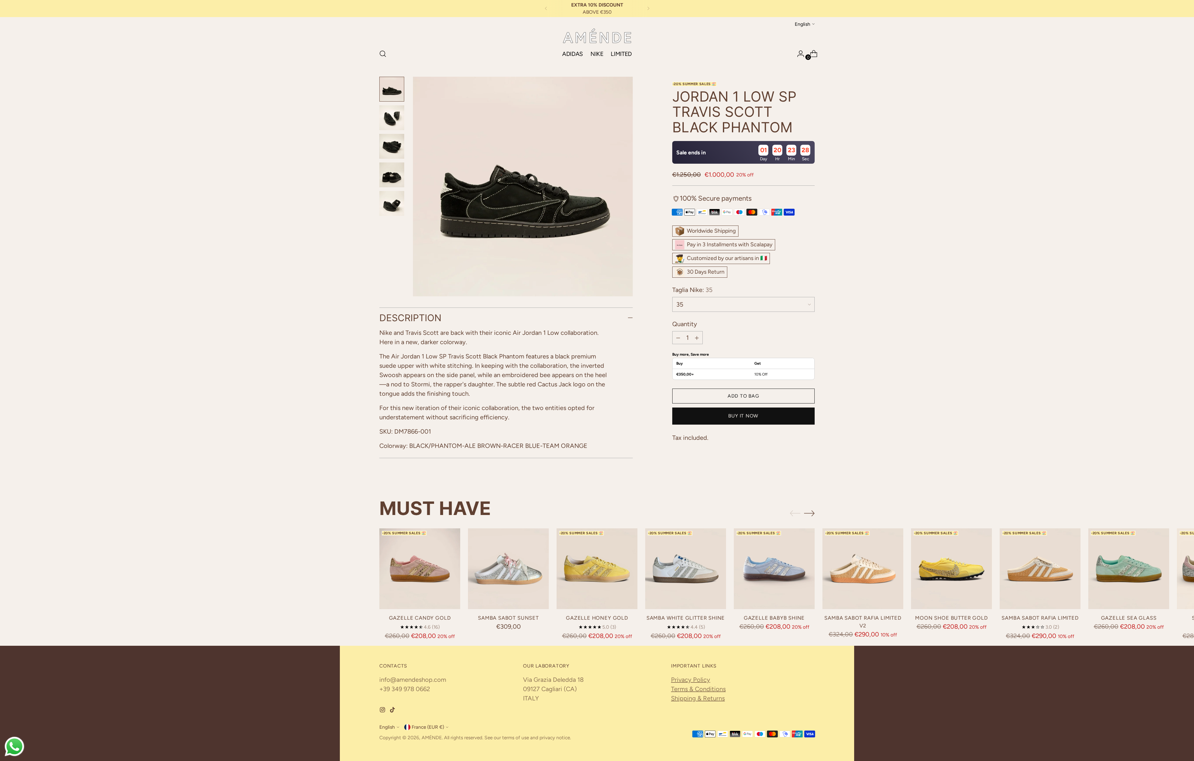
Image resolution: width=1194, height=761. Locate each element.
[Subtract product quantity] (678, 337)
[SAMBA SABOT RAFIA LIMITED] (1040, 568)
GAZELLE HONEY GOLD (597, 618)
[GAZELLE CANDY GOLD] (419, 568)
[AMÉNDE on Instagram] (383, 710)
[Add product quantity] (696, 337)
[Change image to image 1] (391, 89)
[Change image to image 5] (391, 203)
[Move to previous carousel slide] (795, 513)
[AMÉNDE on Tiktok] (393, 710)
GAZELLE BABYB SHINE (774, 618)
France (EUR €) (428, 727)
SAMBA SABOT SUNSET (508, 618)
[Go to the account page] (798, 54)
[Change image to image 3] (391, 146)
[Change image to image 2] (391, 117)
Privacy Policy (690, 679)
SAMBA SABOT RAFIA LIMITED (1040, 618)
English (802, 24)
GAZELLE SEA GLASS (1129, 618)
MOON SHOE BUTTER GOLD (951, 618)
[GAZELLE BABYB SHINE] (774, 568)
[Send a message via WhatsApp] (14, 746)
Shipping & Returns (698, 698)
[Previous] (546, 8)
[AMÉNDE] (597, 35)
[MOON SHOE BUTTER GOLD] (951, 568)
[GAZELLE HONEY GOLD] (597, 568)
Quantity (684, 324)
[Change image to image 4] (391, 174)
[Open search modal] (383, 54)
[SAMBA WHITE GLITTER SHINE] (685, 568)
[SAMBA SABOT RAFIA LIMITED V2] (862, 568)
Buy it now (743, 416)
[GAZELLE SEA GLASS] (1128, 568)
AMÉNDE (432, 737)
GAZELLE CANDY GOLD (420, 618)
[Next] (648, 8)
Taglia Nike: (692, 290)
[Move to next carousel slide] (809, 513)
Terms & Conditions (698, 689)
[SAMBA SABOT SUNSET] (508, 568)
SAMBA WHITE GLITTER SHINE (685, 618)
